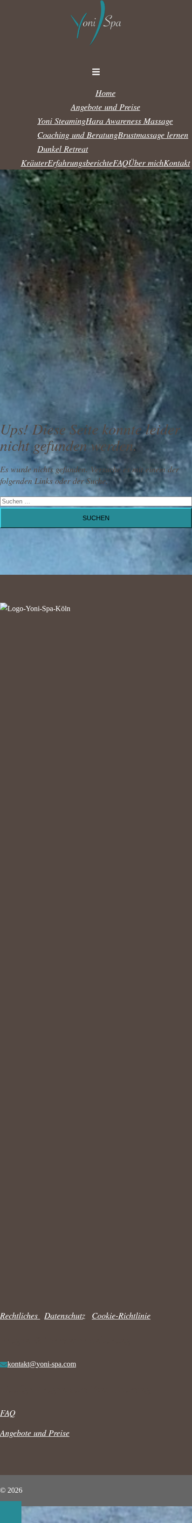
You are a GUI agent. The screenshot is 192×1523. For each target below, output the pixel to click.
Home (106, 92)
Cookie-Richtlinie (121, 1315)
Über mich (146, 162)
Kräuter (34, 162)
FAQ (120, 162)
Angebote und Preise (105, 106)
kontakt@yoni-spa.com (41, 1364)
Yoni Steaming (61, 120)
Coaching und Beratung (77, 134)
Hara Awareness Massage (129, 120)
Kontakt (177, 162)
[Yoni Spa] (96, 51)
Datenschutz (64, 1315)
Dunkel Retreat (62, 148)
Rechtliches (20, 1315)
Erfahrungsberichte (80, 162)
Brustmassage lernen (153, 134)
